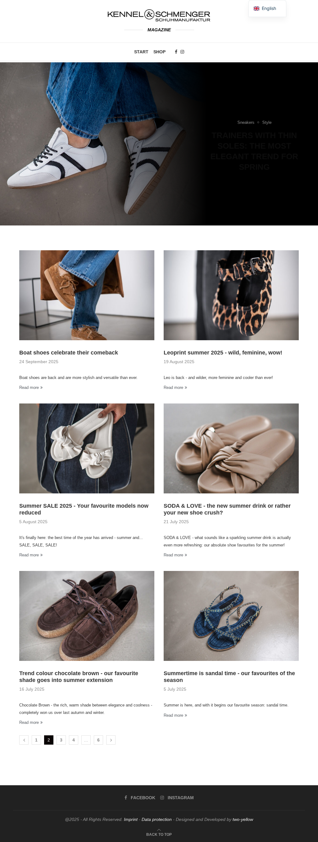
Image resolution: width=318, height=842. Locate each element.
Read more (29, 387)
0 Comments (270, 169)
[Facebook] (176, 52)
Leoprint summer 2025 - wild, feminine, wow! (223, 353)
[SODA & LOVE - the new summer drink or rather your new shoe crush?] (231, 448)
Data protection (157, 819)
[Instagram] (182, 52)
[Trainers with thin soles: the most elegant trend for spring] (159, 143)
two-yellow (243, 819)
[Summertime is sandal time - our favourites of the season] (231, 616)
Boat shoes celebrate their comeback (68, 353)
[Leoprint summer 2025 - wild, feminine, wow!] (231, 295)
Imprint (131, 819)
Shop (159, 51)
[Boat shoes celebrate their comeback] (86, 295)
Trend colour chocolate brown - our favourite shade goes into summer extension (78, 676)
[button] (11, 143)
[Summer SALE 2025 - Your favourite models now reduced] (86, 448)
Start (141, 51)
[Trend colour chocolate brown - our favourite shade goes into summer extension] (86, 616)
